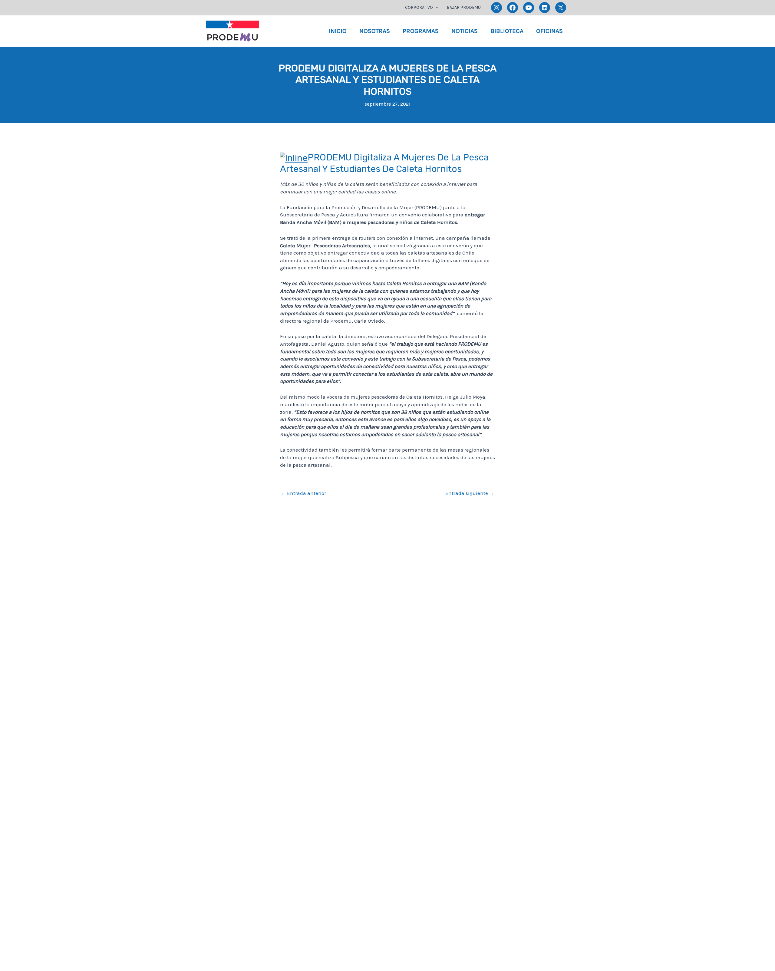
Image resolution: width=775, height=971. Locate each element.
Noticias (464, 31)
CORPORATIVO (419, 7)
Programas (421, 31)
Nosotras (374, 31)
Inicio (338, 31)
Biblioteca (506, 31)
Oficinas (549, 31)
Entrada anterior (303, 493)
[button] (435, 7)
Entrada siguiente (469, 493)
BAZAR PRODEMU (464, 7)
